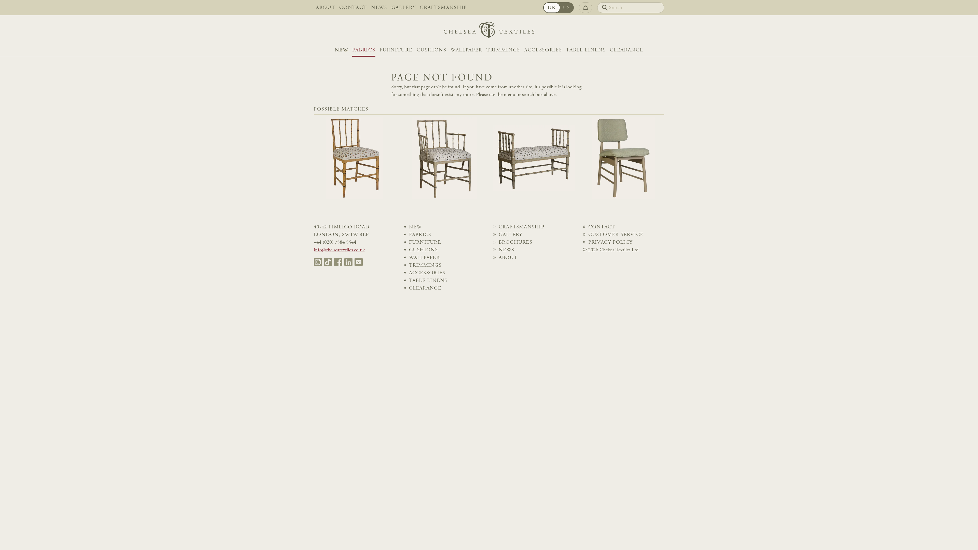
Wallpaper (466, 50)
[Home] (489, 31)
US (566, 7)
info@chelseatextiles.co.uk (339, 250)
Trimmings (503, 50)
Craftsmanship (443, 7)
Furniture (396, 50)
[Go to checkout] (585, 7)
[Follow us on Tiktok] (328, 262)
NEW (341, 50)
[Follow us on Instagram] (318, 262)
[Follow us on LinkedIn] (348, 262)
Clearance (626, 50)
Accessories (543, 50)
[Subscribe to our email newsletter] (359, 262)
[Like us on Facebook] (338, 262)
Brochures (515, 242)
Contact (353, 7)
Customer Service (616, 234)
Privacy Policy (610, 242)
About (325, 7)
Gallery (403, 7)
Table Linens (586, 50)
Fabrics (363, 50)
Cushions (431, 50)
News (379, 7)
